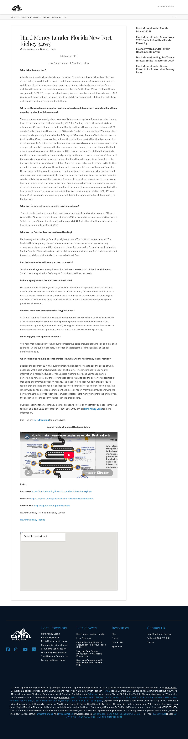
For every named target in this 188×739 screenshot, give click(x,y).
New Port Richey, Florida (32, 519)
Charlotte (75, 700)
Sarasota (116, 697)
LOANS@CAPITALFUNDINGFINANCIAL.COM (100, 717)
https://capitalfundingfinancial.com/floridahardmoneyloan (61, 491)
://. (52, 505)
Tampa (107, 697)
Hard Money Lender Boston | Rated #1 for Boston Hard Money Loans (155, 69)
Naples (99, 697)
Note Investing (41, 419)
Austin (173, 697)
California (93, 694)
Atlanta (37, 700)
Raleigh (65, 700)
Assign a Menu (166, 6)
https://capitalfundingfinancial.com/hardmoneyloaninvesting (62, 498)
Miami (74, 697)
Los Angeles (95, 700)
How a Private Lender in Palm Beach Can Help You (153, 50)
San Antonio (26, 700)
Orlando (126, 697)
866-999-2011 (159, 713)
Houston (14, 700)
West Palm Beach (86, 697)
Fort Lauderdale (154, 697)
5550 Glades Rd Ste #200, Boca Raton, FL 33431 (117, 713)
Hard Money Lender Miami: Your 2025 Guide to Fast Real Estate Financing (155, 40)
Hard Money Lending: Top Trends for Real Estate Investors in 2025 (155, 59)
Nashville (47, 700)
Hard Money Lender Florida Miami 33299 (152, 30)
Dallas (166, 697)
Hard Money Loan (93, 408)
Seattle (84, 700)
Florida (106, 690)
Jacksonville (138, 697)
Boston (56, 700)
